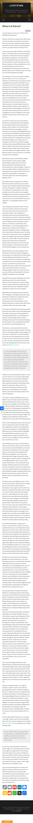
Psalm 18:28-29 (8, 723)
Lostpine (16, 5)
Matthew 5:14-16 (13, 345)
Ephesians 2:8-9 (9, 809)
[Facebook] (2, 408)
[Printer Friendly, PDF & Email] (28, 31)
